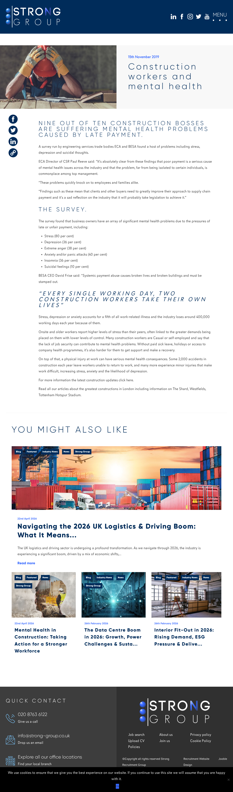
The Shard (180, 389)
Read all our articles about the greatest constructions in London (86, 389)
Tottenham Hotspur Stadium (60, 395)
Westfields (197, 389)
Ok (117, 786)
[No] (228, 779)
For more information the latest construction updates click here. (86, 380)
